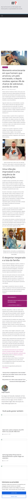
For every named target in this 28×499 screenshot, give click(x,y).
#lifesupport (10, 300)
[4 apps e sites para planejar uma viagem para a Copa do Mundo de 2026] (14, 466)
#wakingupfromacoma (22, 300)
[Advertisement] (14, 36)
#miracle (15, 300)
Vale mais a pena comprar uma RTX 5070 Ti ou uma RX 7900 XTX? (13, 430)
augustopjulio (13, 89)
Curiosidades (5, 67)
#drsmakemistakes (12, 302)
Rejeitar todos (14, 496)
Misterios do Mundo (18, 354)
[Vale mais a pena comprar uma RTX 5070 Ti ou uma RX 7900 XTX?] (14, 415)
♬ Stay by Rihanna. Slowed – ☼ (14, 305)
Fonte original (5, 367)
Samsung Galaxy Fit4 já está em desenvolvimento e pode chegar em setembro (13, 456)
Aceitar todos (14, 493)
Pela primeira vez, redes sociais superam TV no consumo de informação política (13, 380)
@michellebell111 (12, 297)
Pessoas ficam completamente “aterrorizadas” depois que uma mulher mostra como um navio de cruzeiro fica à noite (14, 374)
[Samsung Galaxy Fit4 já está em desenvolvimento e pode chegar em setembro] (14, 440)
